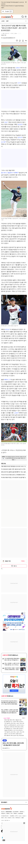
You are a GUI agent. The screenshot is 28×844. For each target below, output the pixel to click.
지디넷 (2, 817)
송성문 (20, 124)
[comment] (20, 41)
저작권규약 (3, 813)
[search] (22, 16)
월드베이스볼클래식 (7, 172)
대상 (5, 122)
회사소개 (2, 811)
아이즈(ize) (18, 817)
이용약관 (7, 813)
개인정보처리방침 (9, 811)
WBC (16, 172)
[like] (17, 41)
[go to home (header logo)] (7, 16)
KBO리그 (7, 379)
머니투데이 (12, 815)
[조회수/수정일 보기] (7, 33)
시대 (5, 817)
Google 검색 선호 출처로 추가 (8, 37)
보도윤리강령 (20, 813)
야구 (18, 83)
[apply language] (11, 11)
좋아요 (15, 566)
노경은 (16, 413)
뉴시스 (20, 815)
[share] (23, 41)
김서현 (3, 142)
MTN (16, 815)
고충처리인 (21, 811)
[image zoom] (25, 59)
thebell (9, 817)
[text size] (26, 41)
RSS (11, 813)
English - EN (8, 11)
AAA (13, 817)
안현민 (18, 67)
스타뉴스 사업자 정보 (4, 820)
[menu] (25, 16)
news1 (24, 815)
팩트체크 (15, 813)
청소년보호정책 (15, 811)
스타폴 (22, 817)
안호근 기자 (3, 35)
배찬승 (7, 329)
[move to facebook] (2, 831)
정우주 (20, 137)
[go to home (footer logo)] (6, 808)
